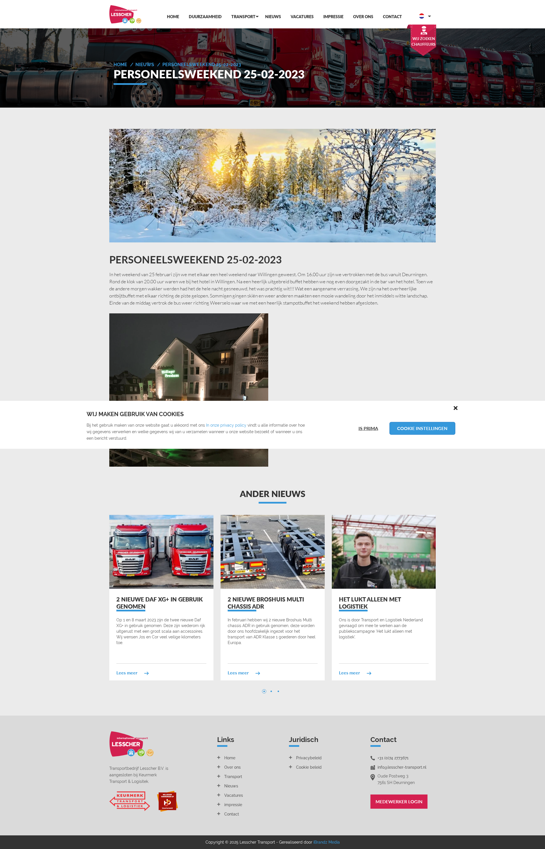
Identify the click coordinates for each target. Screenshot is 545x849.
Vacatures (302, 16)
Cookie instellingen (422, 428)
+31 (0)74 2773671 (393, 758)
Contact (392, 16)
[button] (455, 407)
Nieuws (273, 16)
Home (173, 16)
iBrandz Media (326, 842)
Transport (243, 16)
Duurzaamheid (205, 16)
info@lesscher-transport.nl (402, 767)
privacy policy (233, 425)
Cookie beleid (309, 767)
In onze (213, 425)
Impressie (333, 16)
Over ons (363, 16)
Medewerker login (399, 801)
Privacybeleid (309, 758)
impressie (233, 804)
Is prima (368, 428)
